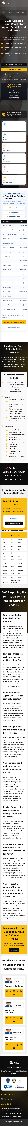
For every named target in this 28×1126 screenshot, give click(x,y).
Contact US (14, 950)
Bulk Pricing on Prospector (15, 582)
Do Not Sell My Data (16, 1114)
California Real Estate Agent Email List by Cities (15, 54)
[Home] (3, 12)
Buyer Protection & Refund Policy (11, 1117)
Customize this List (14, 523)
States (10, 12)
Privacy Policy (5, 1111)
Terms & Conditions (14, 1108)
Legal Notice (4, 1114)
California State (20, 12)
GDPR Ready (18, 1111)
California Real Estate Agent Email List (15, 48)
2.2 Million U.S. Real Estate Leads (14, 44)
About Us (4, 1108)
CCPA (12, 1111)
